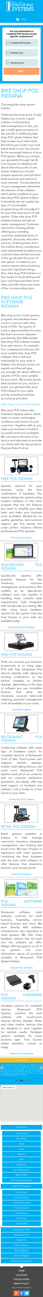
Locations (21, 1275)
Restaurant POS (21, 1235)
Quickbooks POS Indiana (21, 627)
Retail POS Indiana (21, 874)
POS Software (21, 1245)
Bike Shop (21, 1138)
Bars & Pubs (21, 1175)
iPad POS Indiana (21, 710)
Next (41, 1068)
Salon (21, 1159)
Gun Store (21, 1192)
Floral (21, 1143)
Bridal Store (21, 1213)
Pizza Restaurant (21, 1170)
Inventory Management (21, 1180)
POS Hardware (21, 1250)
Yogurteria (21, 1164)
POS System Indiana (21, 538)
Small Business (21, 1197)
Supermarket (21, 1223)
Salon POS (21, 1060)
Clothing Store (21, 1208)
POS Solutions (21, 1279)
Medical (21, 1154)
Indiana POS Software (21, 968)
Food (21, 1149)
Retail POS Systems (21, 1186)
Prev (2, 1068)
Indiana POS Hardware (21, 1053)
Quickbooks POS (21, 1229)
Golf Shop (21, 1218)
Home (22, 1271)
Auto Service (21, 1133)
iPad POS (21, 1240)
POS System (21, 1127)
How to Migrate (21, 1255)
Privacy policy (21, 1283)
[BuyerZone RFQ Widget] (21, 54)
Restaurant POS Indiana (21, 799)
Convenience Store (21, 1202)
